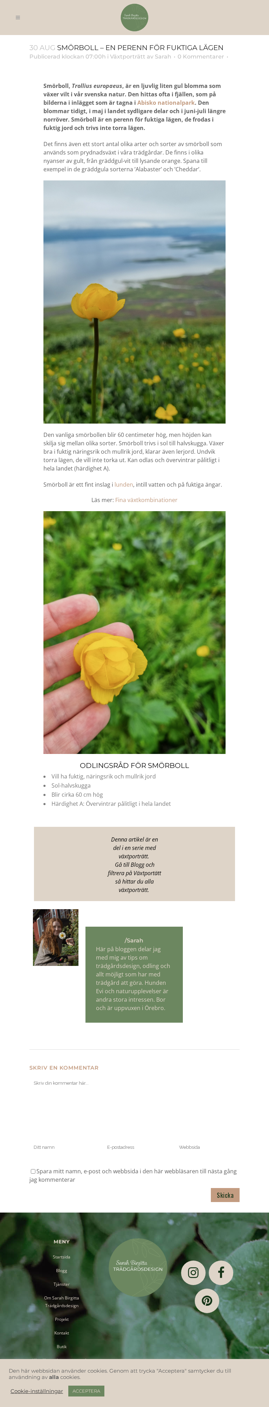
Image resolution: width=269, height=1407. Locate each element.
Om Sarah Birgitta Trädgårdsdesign (61, 1302)
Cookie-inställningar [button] (37, 1391)
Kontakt (61, 1333)
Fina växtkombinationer (146, 500)
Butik (62, 1347)
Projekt (62, 1319)
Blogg (61, 1271)
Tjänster (62, 1284)
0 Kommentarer (201, 56)
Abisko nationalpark (166, 103)
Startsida (61, 1257)
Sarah (163, 56)
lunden (124, 484)
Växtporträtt (127, 56)
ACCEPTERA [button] (86, 1391)
